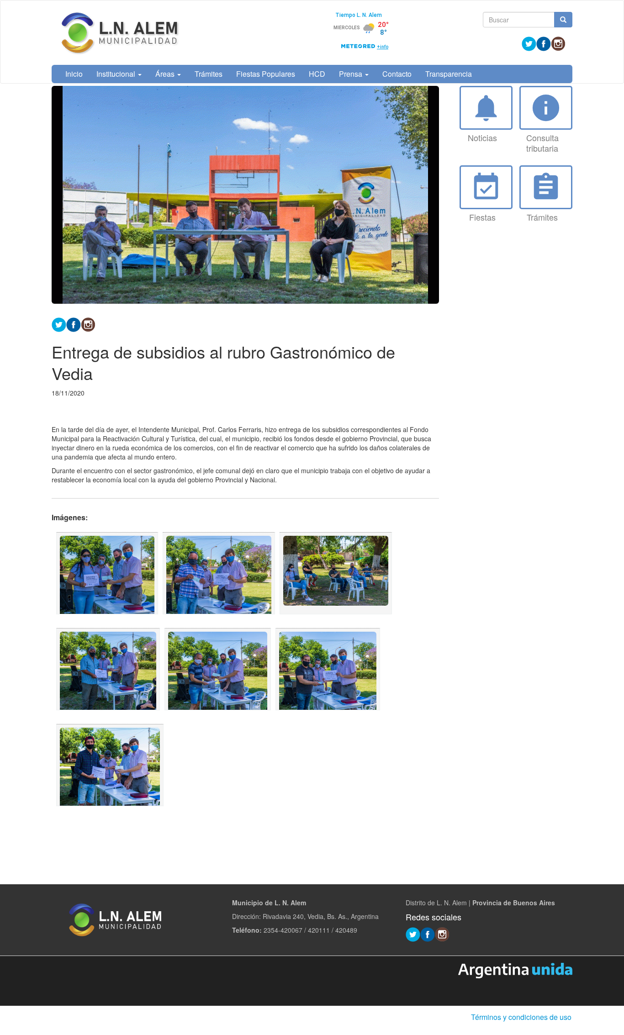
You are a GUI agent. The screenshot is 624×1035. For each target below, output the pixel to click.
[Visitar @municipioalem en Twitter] (529, 43)
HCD (317, 74)
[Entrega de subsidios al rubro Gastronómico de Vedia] (107, 573)
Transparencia (448, 74)
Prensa (351, 74)
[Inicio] (120, 32)
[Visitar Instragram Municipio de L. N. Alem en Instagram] (558, 43)
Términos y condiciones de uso (521, 1017)
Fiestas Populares (265, 74)
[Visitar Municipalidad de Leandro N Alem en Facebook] (543, 43)
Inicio (74, 74)
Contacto (397, 74)
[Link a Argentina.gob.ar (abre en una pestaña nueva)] (515, 969)
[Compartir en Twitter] (59, 323)
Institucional (116, 74)
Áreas (165, 74)
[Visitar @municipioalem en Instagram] (88, 323)
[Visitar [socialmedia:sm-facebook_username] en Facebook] (73, 323)
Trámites (208, 74)
